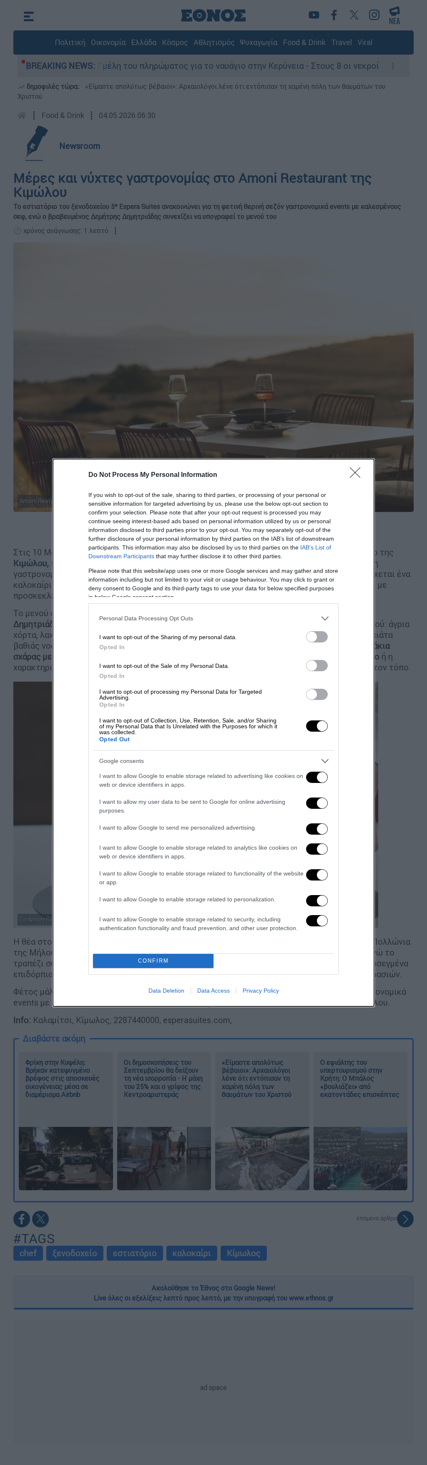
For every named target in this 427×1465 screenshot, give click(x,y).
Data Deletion (166, 990)
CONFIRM (153, 961)
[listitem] (213, 618)
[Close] (358, 475)
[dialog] (213, 732)
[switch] (317, 636)
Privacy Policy (261, 990)
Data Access (213, 990)
